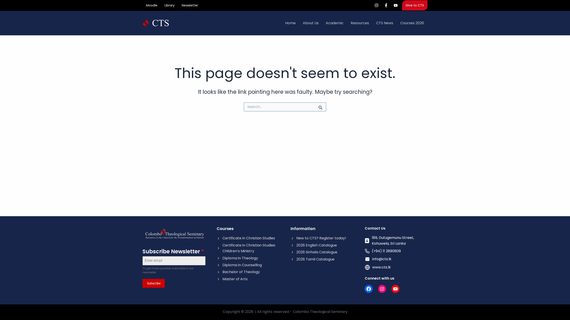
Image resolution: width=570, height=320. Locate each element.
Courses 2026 (412, 23)
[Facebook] (386, 5)
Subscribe (154, 283)
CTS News (384, 23)
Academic (335, 23)
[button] (415, 5)
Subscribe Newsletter (173, 251)
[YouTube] (396, 5)
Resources (360, 23)
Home (290, 23)
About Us (311, 23)
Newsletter (190, 5)
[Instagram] (377, 5)
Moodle (151, 5)
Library (170, 5)
